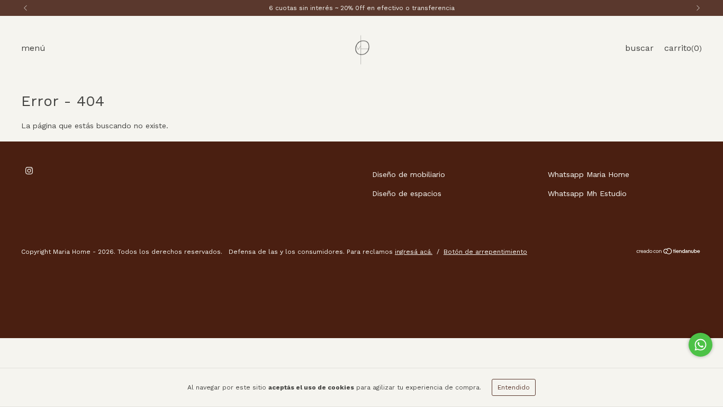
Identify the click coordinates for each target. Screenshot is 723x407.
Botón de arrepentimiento (485, 251)
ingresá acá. (413, 251)
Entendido (514, 387)
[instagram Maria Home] (29, 171)
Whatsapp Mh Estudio (587, 193)
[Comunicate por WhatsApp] (700, 345)
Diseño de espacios (406, 193)
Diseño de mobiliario (408, 174)
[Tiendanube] (669, 252)
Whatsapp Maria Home (588, 174)
